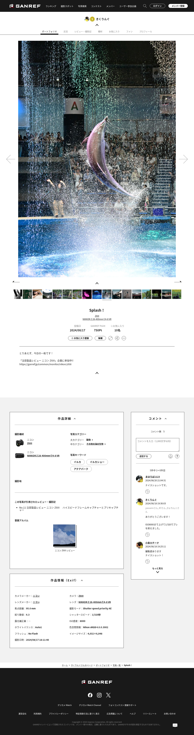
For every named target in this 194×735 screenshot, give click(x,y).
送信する (143, 456)
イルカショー (97, 462)
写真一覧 (117, 665)
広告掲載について (114, 713)
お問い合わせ (170, 713)
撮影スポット (67, 6)
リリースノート (150, 713)
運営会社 (22, 713)
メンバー (110, 6)
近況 (66, 31)
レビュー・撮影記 (82, 31)
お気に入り (114, 31)
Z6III (97, 315)
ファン (129, 31)
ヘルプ (133, 713)
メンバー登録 (178, 5)
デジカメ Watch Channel (90, 705)
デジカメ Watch (65, 705)
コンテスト (96, 6)
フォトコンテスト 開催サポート (122, 705)
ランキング (51, 6)
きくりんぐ (103, 19)
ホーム (65, 665)
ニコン (36, 595)
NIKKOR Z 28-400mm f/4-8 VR (97, 319)
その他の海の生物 (94, 443)
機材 (100, 31)
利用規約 (38, 713)
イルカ (77, 462)
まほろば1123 (152, 476)
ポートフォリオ (49, 31)
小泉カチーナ (152, 543)
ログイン (157, 5)
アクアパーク (81, 469)
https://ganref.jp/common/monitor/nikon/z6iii (45, 364)
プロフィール (145, 31)
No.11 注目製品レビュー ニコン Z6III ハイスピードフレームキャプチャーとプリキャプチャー (68, 509)
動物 (88, 439)
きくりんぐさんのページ (82, 665)
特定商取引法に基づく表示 (87, 713)
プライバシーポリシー (59, 713)
